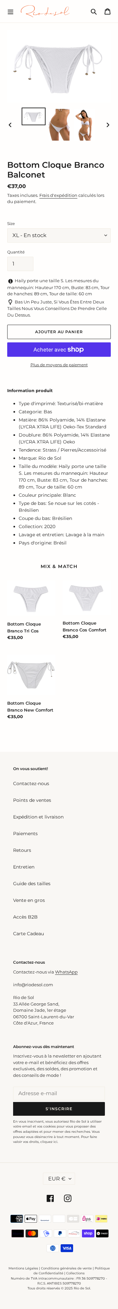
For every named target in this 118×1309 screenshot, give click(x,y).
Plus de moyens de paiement (59, 364)
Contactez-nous (31, 783)
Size (11, 223)
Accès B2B (25, 917)
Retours (22, 850)
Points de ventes (32, 800)
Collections (75, 1273)
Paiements (25, 833)
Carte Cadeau (28, 934)
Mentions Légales (23, 1268)
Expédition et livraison (38, 817)
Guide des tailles (31, 884)
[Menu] (10, 11)
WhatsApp (66, 971)
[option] (33, 116)
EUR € (57, 1179)
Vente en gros (29, 900)
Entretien (23, 867)
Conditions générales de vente (66, 1268)
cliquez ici (48, 1142)
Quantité (16, 252)
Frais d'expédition (58, 195)
